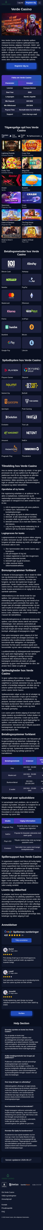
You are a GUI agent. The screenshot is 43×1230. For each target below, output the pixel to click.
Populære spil (5, 136)
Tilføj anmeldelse (21, 940)
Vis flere (21, 1013)
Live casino (14, 136)
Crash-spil (23, 136)
